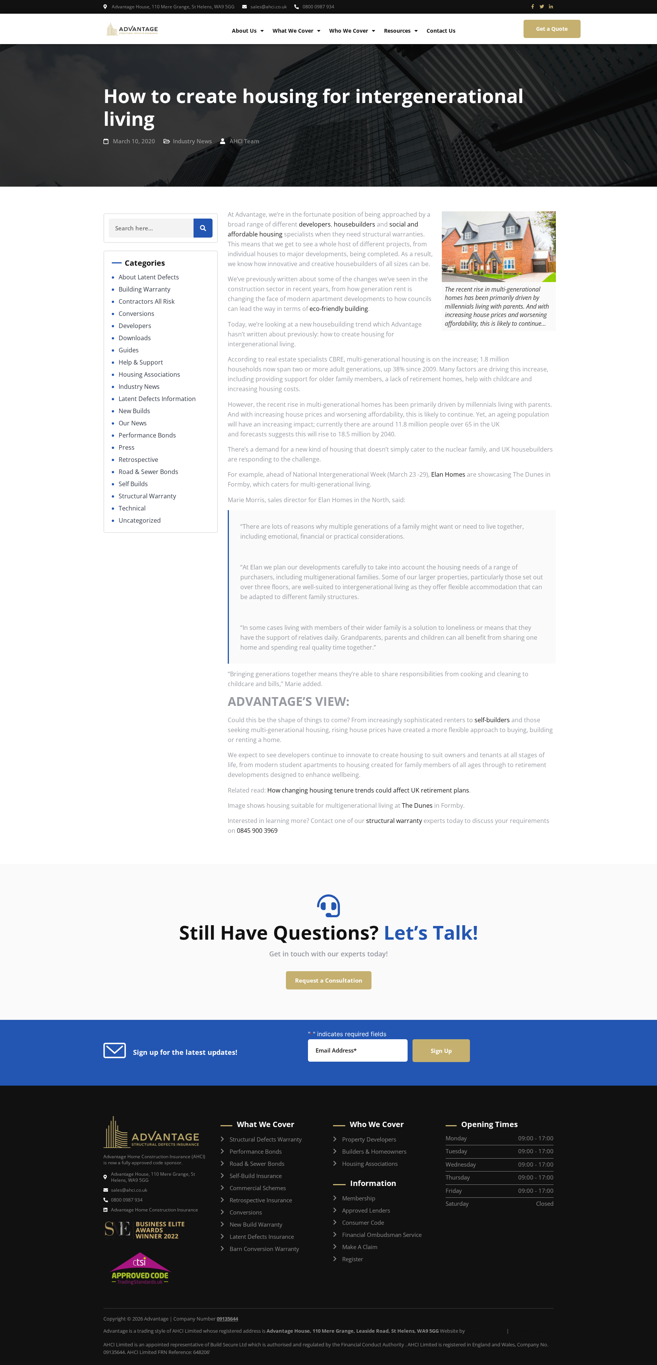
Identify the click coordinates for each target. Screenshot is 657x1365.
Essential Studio (485, 1330)
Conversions (136, 313)
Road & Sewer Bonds (148, 472)
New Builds (134, 411)
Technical (132, 508)
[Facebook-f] (532, 7)
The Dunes (417, 805)
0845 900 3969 (257, 830)
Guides (129, 350)
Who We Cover (348, 30)
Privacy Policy (527, 1330)
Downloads (135, 338)
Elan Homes (448, 474)
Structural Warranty (147, 496)
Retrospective (138, 459)
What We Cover (293, 30)
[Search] (203, 228)
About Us (244, 30)
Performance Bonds (147, 435)
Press (127, 447)
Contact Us (441, 30)
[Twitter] (542, 7)
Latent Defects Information (157, 399)
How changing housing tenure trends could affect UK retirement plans (368, 790)
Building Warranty (144, 289)
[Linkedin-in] (551, 7)
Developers (135, 326)
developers (314, 224)
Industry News (192, 141)
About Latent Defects (149, 277)
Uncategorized (140, 520)
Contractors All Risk (147, 301)
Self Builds (133, 484)
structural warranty (394, 820)
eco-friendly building (338, 308)
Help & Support (141, 362)
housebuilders (354, 224)
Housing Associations (149, 374)
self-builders (492, 720)
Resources (397, 30)
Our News (133, 423)
